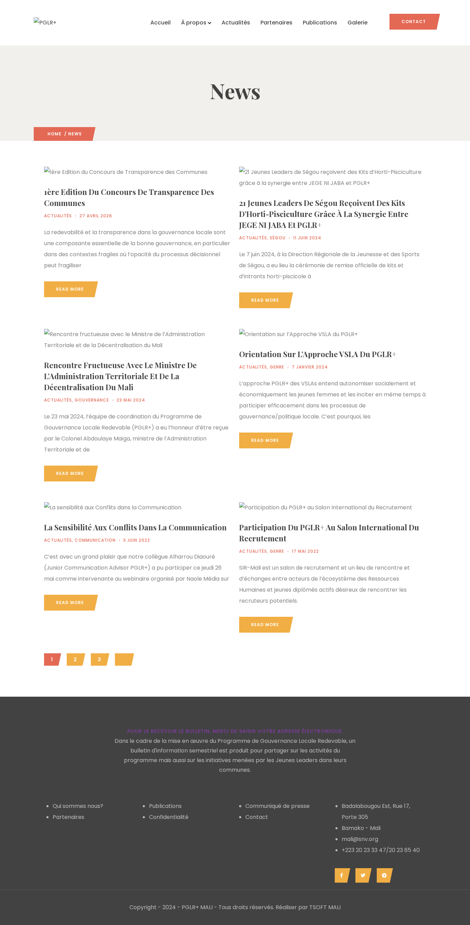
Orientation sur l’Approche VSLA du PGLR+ (317, 354)
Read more (70, 289)
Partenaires (276, 23)
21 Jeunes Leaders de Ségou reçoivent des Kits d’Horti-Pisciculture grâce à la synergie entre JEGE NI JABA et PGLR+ (323, 214)
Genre (277, 367)
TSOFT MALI (325, 907)
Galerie (357, 23)
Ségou (278, 238)
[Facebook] (341, 875)
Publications (320, 23)
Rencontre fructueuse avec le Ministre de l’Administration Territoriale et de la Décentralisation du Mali (120, 376)
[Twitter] (361, 875)
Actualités (236, 23)
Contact (414, 21)
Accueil (160, 23)
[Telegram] (383, 875)
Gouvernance (92, 400)
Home (54, 134)
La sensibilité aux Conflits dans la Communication (135, 527)
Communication (95, 540)
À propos (193, 23)
